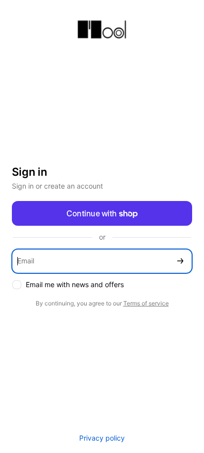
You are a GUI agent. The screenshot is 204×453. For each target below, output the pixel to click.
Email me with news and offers (75, 284)
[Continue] (180, 261)
